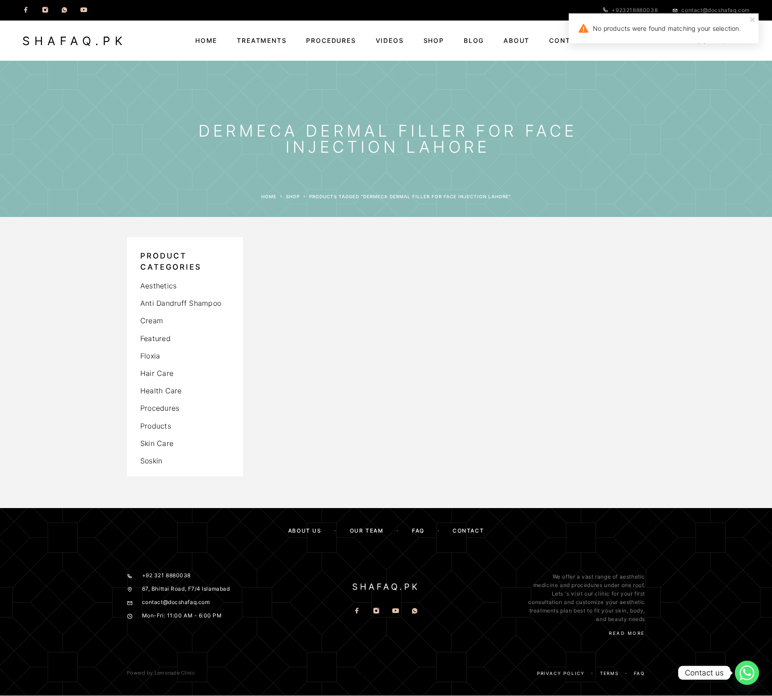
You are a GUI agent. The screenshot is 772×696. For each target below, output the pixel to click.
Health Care (161, 390)
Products (155, 425)
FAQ (418, 530)
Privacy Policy (561, 673)
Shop (434, 40)
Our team (366, 530)
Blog (474, 40)
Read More (627, 633)
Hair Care (156, 373)
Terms (609, 673)
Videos (390, 40)
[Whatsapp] (64, 10)
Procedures (331, 40)
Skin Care (156, 443)
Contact (567, 40)
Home (206, 40)
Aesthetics (158, 285)
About (516, 40)
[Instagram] (45, 10)
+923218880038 (635, 10)
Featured (155, 338)
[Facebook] (25, 10)
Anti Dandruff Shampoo (180, 303)
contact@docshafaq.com (715, 10)
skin (620, 610)
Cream (151, 320)
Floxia (150, 355)
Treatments (261, 40)
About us (304, 530)
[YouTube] (83, 10)
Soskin (151, 460)
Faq (639, 673)
